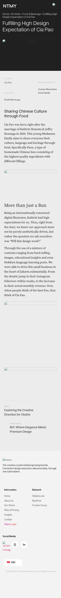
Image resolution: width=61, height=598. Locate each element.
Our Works (9, 505)
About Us (8, 501)
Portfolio (15, 14)
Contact (8, 520)
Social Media (44, 93)
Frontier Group (39, 505)
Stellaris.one (38, 496)
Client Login (10, 524)
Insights (8, 515)
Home (6, 14)
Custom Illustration (47, 89)
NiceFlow (36, 501)
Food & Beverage (31, 14)
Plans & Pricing (11, 510)
